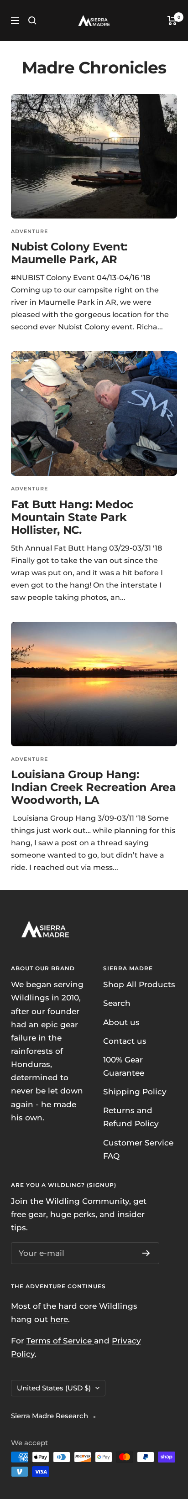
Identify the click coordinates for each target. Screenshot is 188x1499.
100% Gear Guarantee (123, 1066)
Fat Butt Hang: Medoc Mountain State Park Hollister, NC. (72, 517)
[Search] (32, 20)
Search (117, 1003)
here (59, 1319)
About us (121, 1022)
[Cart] (172, 20)
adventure (29, 231)
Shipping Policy (135, 1091)
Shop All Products (139, 984)
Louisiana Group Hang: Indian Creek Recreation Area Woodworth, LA (93, 787)
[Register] (146, 1253)
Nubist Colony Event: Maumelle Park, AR (69, 253)
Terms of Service (60, 1340)
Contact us (124, 1041)
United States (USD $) (54, 1388)
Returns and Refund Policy (131, 1117)
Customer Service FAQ (138, 1149)
